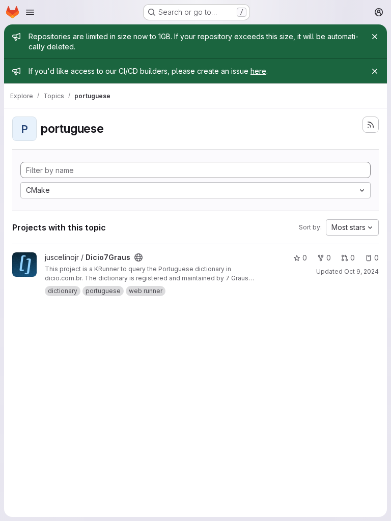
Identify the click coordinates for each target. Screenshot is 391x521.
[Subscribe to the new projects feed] (370, 125)
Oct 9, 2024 (361, 271)
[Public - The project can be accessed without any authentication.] (138, 257)
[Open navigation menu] (30, 12)
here (258, 71)
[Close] (375, 37)
